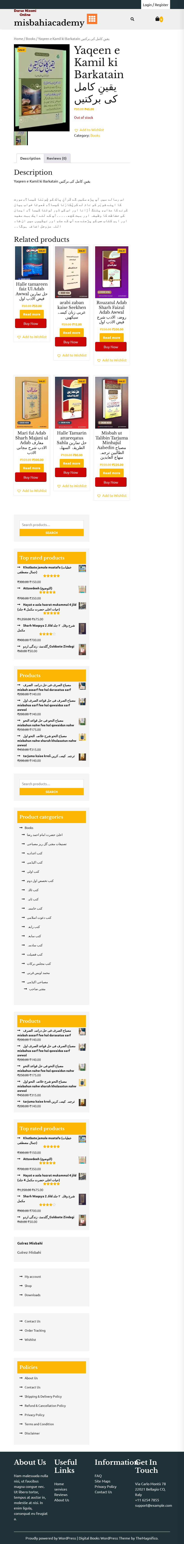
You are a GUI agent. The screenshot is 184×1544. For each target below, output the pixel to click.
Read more (31, 314)
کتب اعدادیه (34, 853)
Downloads (32, 1295)
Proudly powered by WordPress (51, 1538)
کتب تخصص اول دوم (40, 881)
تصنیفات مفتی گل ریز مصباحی (47, 844)
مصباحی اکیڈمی (37, 982)
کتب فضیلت (35, 954)
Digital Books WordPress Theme (105, 1538)
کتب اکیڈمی (35, 862)
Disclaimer (32, 1433)
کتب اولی (33, 871)
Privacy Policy (34, 1415)
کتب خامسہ (34, 908)
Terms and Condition (39, 1424)
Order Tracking (35, 1330)
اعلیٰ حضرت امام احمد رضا (45, 835)
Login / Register (155, 4)
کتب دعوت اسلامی (39, 917)
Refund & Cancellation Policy (45, 1405)
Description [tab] (30, 158)
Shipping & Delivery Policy (43, 1396)
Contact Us (32, 1321)
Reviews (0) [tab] (57, 158)
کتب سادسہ (35, 945)
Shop (28, 1286)
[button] (89, 129)
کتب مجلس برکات (39, 963)
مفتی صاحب (37, 989)
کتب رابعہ (33, 927)
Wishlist (30, 1339)
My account (33, 1276)
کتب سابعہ (34, 936)
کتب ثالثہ (33, 890)
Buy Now (31, 323)
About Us (31, 1378)
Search (52, 533)
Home (18, 38)
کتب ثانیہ (33, 899)
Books (30, 38)
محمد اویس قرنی (38, 973)
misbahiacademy (49, 23)
